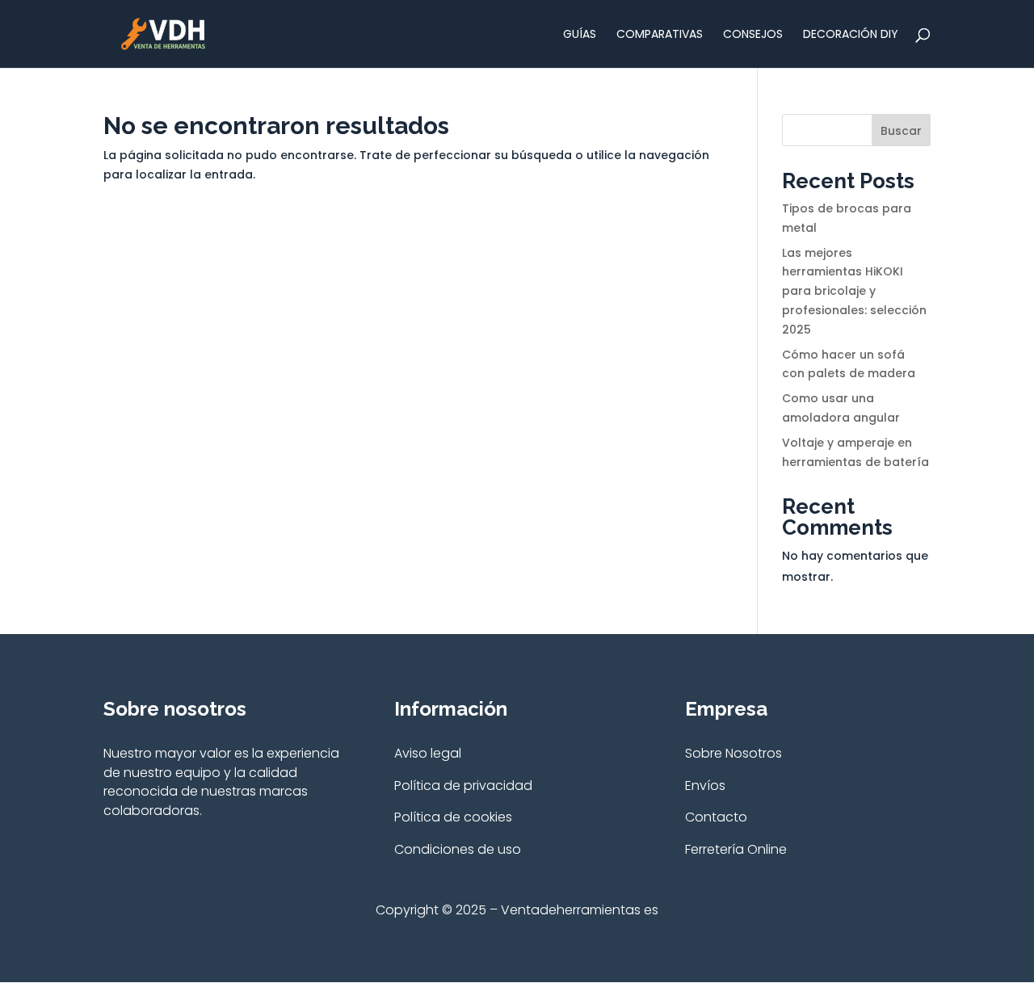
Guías (579, 35)
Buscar (901, 131)
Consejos (753, 35)
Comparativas (659, 35)
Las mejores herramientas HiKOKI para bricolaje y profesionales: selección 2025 (854, 291)
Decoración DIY (850, 35)
